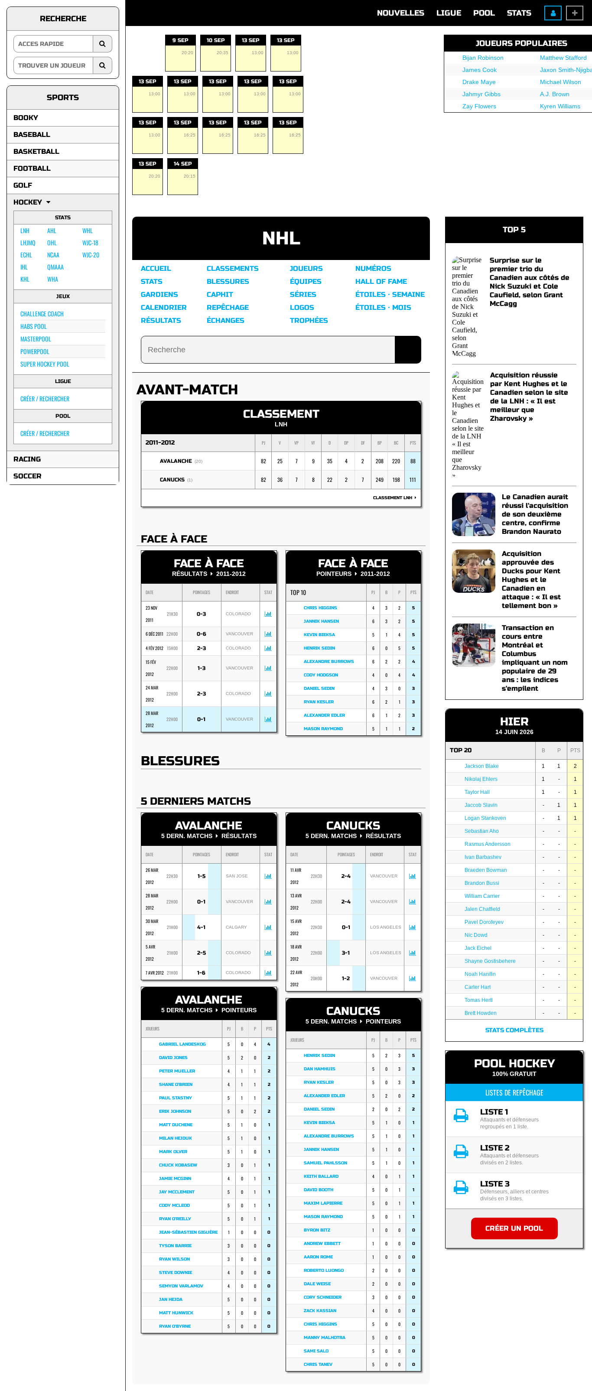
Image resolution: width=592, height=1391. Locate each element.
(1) (189, 480)
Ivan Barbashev (483, 857)
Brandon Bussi (482, 883)
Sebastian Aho (482, 831)
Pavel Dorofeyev (484, 922)
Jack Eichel (478, 948)
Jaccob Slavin (481, 805)
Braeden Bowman (486, 870)
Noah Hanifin (480, 974)
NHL (281, 239)
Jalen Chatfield (482, 909)
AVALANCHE (176, 461)
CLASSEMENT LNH (394, 497)
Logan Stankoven (485, 818)
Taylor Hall (477, 792)
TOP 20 (461, 750)
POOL (484, 13)
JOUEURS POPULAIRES (521, 43)
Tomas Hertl (479, 1000)
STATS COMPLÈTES (514, 1030)
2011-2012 (160, 442)
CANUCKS (172, 480)
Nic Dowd (476, 935)
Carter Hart (478, 987)
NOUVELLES (400, 13)
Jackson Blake (482, 766)
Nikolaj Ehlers (481, 779)
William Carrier (482, 896)
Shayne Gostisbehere (490, 961)
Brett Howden (481, 1013)
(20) (198, 461)
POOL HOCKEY (514, 1063)
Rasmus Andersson (488, 844)
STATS (519, 13)
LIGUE (448, 13)
